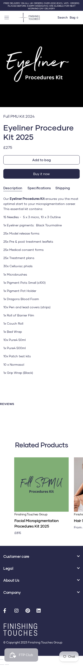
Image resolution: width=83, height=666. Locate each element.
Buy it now (41, 174)
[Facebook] (6, 611)
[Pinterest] (28, 611)
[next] (78, 71)
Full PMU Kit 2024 (19, 116)
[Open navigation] (7, 17)
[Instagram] (17, 611)
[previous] (5, 71)
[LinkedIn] (40, 611)
